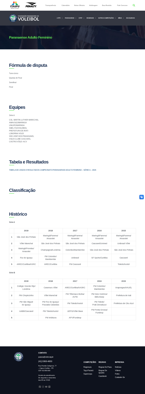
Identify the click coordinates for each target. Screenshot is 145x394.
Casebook (103, 376)
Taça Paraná (88, 370)
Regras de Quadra (103, 371)
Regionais (90, 18)
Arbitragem (93, 5)
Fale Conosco (122, 5)
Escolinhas (130, 18)
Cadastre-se (120, 377)
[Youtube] (46, 386)
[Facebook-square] (39, 386)
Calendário (66, 5)
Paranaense (69, 18)
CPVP (80, 18)
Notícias (118, 367)
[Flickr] (49, 386)
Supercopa (87, 374)
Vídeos (117, 370)
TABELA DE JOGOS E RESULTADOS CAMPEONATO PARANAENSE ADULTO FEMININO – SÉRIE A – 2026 (52, 170)
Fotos (117, 374)
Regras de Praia (105, 367)
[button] (134, 5)
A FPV (59, 18)
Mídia (120, 18)
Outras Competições (106, 18)
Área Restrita (107, 5)
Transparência (50, 5)
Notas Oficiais (79, 5)
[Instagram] (43, 386)
